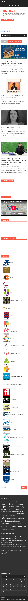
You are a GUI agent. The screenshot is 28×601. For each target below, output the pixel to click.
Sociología (10, 524)
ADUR (11, 262)
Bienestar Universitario (8, 502)
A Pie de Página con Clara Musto (10, 127)
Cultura (20, 504)
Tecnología (4, 527)
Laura (2, 540)
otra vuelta (22, 518)
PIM (11, 369)
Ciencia (14, 502)
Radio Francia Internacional (17, 392)
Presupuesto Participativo (16, 376)
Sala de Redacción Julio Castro (17, 447)
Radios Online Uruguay (17, 414)
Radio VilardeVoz (14, 407)
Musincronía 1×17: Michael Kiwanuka (12, 95)
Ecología (23, 507)
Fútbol (9, 513)
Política (8, 521)
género (12, 513)
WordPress (9, 599)
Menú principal (7, 35)
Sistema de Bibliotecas (15, 464)
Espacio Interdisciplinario (16, 300)
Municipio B (13, 361)
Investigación (5, 516)
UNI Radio (10, 11)
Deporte (4, 507)
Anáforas (12, 270)
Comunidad (15, 504)
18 (17, 584)
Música (4, 518)
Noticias (13, 518)
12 (21, 581)
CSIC (11, 292)
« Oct (4, 591)
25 (17, 586)
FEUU (11, 315)
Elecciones (15, 509)
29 (6, 589)
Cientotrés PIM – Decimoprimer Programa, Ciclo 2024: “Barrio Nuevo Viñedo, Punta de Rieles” (13, 546)
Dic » (18, 591)
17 (14, 584)
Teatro (20, 524)
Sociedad (4, 524)
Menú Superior (7, 2)
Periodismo (3, 521)
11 (17, 581)
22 (6, 586)
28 (3, 589)
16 (10, 584)
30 (10, 589)
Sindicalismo (17, 521)
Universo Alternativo (11, 529)
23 (10, 586)
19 (21, 584)
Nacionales (9, 518)
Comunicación (6, 504)
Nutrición (17, 518)
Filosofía (2, 513)
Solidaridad (16, 523)
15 (6, 584)
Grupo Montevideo (14, 338)
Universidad (4, 529)
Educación (9, 509)
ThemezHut (23, 599)
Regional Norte (14, 430)
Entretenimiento (14, 511)
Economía (3, 509)
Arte (2, 502)
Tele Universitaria (14, 471)
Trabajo (9, 527)
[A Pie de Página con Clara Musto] (14, 117)
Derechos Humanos (14, 507)
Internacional (21, 513)
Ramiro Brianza (17, 166)
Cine (17, 502)
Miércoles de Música (19, 515)
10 (14, 581)
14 (3, 584)
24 (14, 586)
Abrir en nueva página (6, 31)
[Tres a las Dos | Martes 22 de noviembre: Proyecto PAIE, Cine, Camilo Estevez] (14, 52)
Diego (15, 97)
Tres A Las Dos (17, 65)
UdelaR (12, 479)
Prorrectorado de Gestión (16, 384)
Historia (15, 513)
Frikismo (6, 513)
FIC (11, 323)
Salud (13, 521)
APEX (11, 277)
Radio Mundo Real (14, 399)
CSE (11, 285)
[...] (8, 73)
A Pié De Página (17, 129)
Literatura (13, 516)
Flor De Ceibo (13, 331)
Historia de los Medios (15, 353)
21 (3, 586)
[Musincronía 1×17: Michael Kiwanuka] (14, 85)
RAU (11, 422)
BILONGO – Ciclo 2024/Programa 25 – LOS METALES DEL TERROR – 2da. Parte (13, 551)
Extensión (12, 308)
